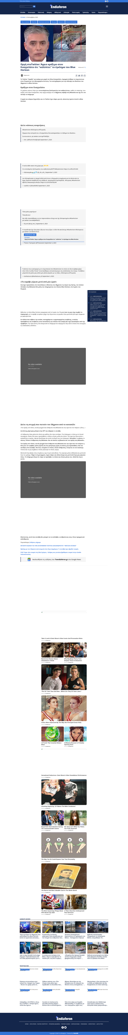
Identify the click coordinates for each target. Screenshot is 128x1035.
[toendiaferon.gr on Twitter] (107, 1)
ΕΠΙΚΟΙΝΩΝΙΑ (84, 1024)
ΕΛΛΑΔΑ (54, 22)
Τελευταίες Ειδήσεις (25, 1)
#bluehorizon (26, 130)
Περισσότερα (102, 12)
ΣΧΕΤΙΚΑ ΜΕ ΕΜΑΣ (75, 1024)
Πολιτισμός (76, 12)
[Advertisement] (53, 112)
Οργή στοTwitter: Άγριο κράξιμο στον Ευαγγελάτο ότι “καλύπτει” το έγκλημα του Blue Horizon (51, 239)
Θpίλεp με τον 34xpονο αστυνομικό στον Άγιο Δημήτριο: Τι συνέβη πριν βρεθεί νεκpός (49, 549)
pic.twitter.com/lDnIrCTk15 (30, 232)
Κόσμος (49, 12)
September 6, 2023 (46, 140)
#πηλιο (38, 182)
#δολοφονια (35, 130)
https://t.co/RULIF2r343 (71, 169)
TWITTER (34, 22)
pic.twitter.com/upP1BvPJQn (40, 136)
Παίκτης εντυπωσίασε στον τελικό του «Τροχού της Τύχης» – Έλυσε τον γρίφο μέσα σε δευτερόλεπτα (98, 299)
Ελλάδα (22, 12)
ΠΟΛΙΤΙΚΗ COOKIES (65, 1024)
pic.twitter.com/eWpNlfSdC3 (31, 220)
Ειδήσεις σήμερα (35, 542)
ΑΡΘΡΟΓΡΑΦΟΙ (91, 1024)
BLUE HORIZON (25, 22)
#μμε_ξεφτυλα (26, 180)
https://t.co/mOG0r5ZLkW (49, 182)
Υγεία (93, 12)
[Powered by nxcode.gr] (75, 1033)
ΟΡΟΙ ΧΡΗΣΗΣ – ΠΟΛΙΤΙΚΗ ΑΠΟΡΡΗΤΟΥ (39, 1024)
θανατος (61, 22)
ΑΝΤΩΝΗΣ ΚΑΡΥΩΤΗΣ (44, 22)
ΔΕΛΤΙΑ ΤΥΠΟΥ (100, 1024)
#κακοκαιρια (31, 182)
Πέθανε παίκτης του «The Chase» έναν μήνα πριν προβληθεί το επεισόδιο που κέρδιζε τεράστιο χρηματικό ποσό (97, 306)
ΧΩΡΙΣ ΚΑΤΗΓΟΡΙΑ (97, 296)
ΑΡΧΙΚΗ (26, 1024)
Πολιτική (41, 12)
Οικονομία (31, 12)
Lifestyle (66, 12)
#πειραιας (68, 180)
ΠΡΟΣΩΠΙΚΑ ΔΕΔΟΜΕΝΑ (54, 1024)
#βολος (24, 182)
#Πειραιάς (42, 130)
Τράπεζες (86, 12)
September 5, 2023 (51, 172)
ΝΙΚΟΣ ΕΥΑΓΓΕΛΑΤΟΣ (71, 22)
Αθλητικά (57, 12)
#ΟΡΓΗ (53, 169)
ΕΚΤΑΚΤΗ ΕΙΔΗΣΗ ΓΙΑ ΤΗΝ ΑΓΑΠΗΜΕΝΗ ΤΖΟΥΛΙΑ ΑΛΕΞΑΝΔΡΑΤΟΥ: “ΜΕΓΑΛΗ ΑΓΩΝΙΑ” (48, 546)
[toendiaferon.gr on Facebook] (105, 1)
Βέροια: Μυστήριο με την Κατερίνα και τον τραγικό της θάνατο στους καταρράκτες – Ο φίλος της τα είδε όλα (98, 314)
